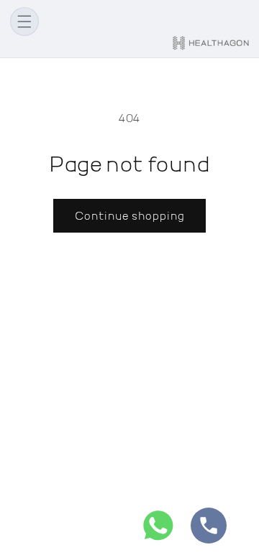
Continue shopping (129, 215)
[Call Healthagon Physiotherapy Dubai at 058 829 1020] (209, 528)
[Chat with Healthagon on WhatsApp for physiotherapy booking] (158, 528)
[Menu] (24, 21)
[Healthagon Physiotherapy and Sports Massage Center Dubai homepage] (211, 43)
